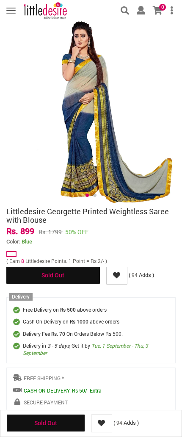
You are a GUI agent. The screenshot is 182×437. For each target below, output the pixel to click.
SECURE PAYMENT (46, 402)
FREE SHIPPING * (44, 378)
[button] (87, 195)
